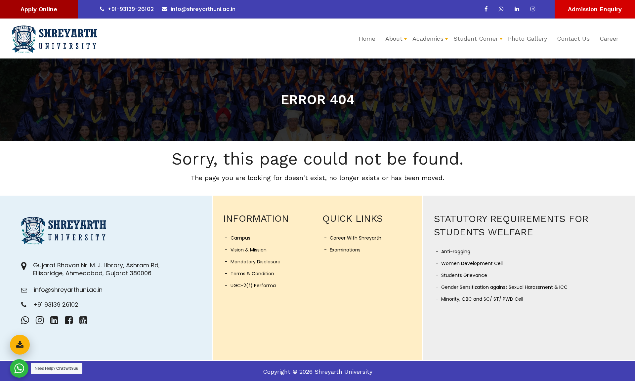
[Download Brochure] (20, 345)
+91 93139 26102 (55, 304)
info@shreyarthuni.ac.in (203, 9)
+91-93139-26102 (130, 9)
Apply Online (39, 9)
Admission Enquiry (595, 9)
